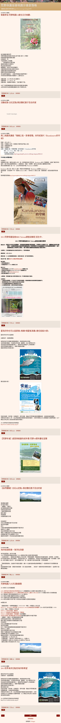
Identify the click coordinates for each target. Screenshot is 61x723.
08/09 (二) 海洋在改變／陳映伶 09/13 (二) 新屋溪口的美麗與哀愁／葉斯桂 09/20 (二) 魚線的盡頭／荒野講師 (12, 612)
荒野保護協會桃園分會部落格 (19, 5)
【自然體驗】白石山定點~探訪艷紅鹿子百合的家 (21, 488)
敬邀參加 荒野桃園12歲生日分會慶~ (16, 15)
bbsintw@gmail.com (14, 272)
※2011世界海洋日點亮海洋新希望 (10, 591)
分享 (3, 95)
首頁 (30, 715)
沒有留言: (17, 93)
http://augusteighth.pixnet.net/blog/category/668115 (28, 154)
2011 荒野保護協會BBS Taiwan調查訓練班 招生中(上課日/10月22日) (19, 592)
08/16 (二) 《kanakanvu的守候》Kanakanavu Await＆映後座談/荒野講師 (20, 607)
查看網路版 (30, 718)
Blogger (33, 721)
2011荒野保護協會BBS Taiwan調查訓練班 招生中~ (22, 237)
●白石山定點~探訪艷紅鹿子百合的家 (11, 615)
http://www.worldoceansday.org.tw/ (9, 424)
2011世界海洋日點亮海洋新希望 (14, 668)
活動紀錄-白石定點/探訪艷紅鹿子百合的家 (18, 102)
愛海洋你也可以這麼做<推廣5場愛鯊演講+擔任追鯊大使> (25, 330)
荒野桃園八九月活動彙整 (11, 583)
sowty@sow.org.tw (18, 268)
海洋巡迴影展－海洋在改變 (12, 549)
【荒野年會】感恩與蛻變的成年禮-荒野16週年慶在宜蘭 (24, 438)
